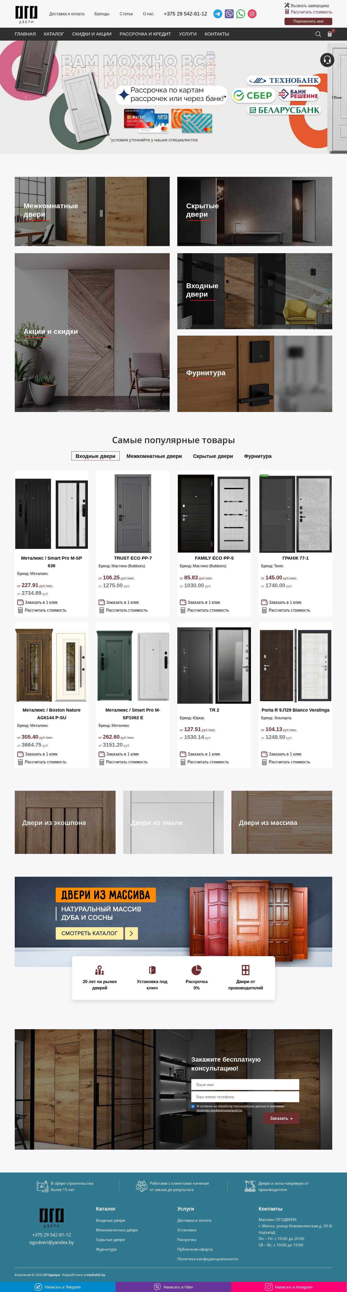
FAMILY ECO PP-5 (214, 558)
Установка (186, 1229)
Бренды (101, 14)
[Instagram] (252, 13)
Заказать (280, 1118)
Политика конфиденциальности (207, 1258)
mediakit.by (95, 1274)
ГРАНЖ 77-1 (295, 558)
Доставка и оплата (66, 14)
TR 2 (214, 710)
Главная (25, 34)
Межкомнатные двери (117, 1229)
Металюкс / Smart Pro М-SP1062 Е (132, 714)
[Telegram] (217, 13)
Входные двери (110, 1220)
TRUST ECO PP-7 (133, 558)
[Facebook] (240, 13)
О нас (148, 14)
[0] (329, 34)
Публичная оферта (194, 1249)
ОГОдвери (51, 1274)
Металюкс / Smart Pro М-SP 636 (51, 562)
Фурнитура (106, 1249)
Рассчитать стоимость (311, 12)
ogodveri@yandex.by (51, 1242)
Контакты (217, 34)
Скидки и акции (92, 34)
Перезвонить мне (308, 21)
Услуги (188, 34)
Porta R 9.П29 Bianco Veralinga (295, 710)
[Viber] (229, 13)
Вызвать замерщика (310, 6)
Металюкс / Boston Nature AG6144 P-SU (52, 714)
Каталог (54, 34)
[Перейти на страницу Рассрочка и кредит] (173, 97)
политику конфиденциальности (219, 1110)
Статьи (126, 14)
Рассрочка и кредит (145, 34)
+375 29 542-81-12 (185, 13)
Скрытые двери (110, 1239)
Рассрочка (186, 1239)
